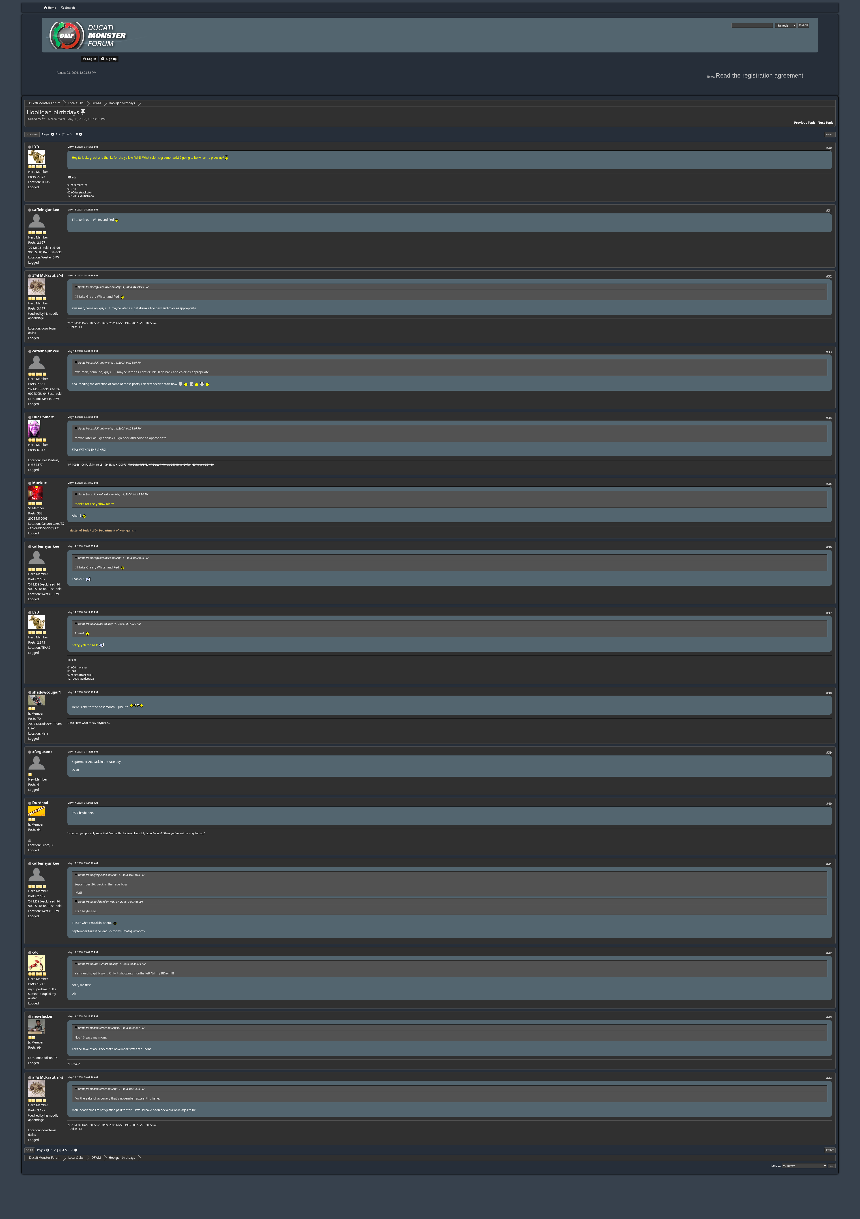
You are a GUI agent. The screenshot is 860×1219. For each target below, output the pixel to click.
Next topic (825, 123)
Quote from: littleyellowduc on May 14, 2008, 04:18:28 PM (113, 494)
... (74, 134)
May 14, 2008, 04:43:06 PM (82, 417)
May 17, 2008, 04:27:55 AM (82, 802)
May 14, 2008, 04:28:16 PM (82, 275)
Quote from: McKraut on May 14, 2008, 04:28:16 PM (109, 362)
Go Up (30, 1150)
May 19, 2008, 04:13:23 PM (82, 1016)
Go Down (32, 134)
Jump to (775, 1165)
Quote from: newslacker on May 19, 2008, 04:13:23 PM (111, 1089)
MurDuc (39, 482)
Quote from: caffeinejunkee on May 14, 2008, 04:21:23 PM (113, 287)
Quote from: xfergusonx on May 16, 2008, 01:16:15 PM (111, 875)
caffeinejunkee (45, 209)
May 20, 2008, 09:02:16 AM (82, 1077)
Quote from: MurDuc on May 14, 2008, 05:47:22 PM (109, 624)
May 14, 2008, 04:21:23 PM (82, 209)
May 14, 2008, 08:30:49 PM (82, 692)
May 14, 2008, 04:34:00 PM (82, 351)
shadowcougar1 (46, 692)
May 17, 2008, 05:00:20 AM (82, 863)
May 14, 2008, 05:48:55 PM (82, 546)
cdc (35, 952)
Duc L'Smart (43, 416)
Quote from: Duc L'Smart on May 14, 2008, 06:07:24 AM (112, 964)
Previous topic (804, 123)
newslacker (42, 1016)
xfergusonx (42, 751)
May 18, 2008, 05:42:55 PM (82, 952)
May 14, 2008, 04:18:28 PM (82, 146)
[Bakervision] (30, 840)
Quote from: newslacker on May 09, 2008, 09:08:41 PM (111, 1028)
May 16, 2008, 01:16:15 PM (82, 751)
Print (830, 134)
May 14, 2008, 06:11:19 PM (82, 612)
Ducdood (40, 802)
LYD (35, 146)
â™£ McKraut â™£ (47, 275)
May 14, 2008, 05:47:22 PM (82, 482)
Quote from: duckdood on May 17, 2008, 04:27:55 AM (110, 902)
